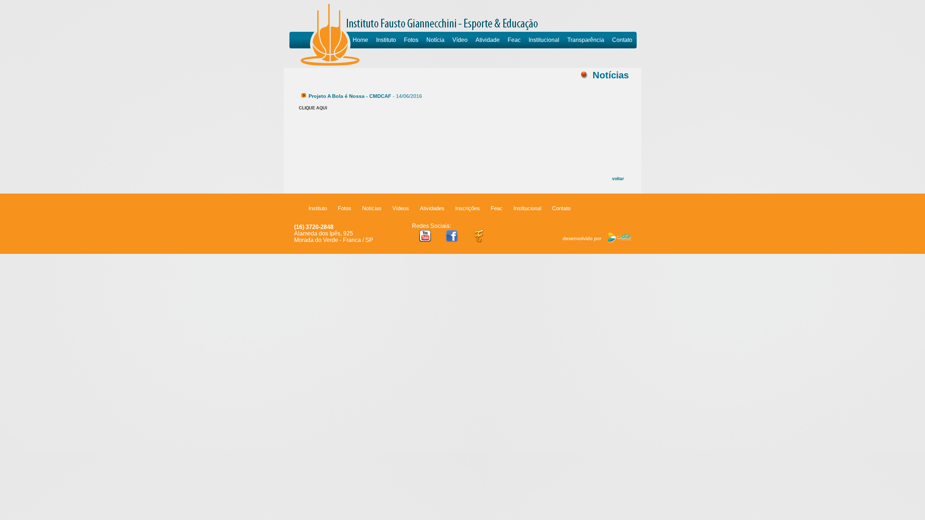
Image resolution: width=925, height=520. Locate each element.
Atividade (488, 40)
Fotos (411, 40)
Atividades (432, 208)
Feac (514, 40)
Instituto (386, 40)
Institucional (544, 40)
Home (360, 40)
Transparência (585, 40)
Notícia (435, 40)
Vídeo (460, 40)
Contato (622, 40)
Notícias (372, 208)
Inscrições (467, 208)
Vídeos (400, 208)
